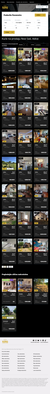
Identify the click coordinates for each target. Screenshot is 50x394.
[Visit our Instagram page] (36, 340)
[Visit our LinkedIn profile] (43, 340)
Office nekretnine (5, 358)
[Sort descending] (26, 45)
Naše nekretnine (10, 2)
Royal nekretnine (21, 356)
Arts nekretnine (5, 368)
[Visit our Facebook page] (33, 340)
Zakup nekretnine (6, 370)
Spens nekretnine (21, 361)
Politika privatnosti (35, 342)
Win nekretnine (36, 361)
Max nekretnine (5, 365)
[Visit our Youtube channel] (38, 340)
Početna (3, 2)
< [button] (2, 267)
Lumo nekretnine (37, 370)
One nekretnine (21, 368)
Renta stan (35, 368)
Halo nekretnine (21, 358)
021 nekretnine (36, 354)
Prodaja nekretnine (22, 370)
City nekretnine (21, 354)
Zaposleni (32, 2)
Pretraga (7, 32)
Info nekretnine (5, 356)
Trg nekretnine (36, 365)
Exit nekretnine (21, 363)
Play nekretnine (36, 363)
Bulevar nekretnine (37, 356)
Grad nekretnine (5, 354)
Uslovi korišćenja (44, 342)
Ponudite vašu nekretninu (22, 2)
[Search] (46, 6)
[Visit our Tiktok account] (45, 340)
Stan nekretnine (5, 363)
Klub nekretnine (36, 358)
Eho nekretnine (5, 361)
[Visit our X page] (40, 340)
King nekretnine (21, 365)
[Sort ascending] (24, 45)
